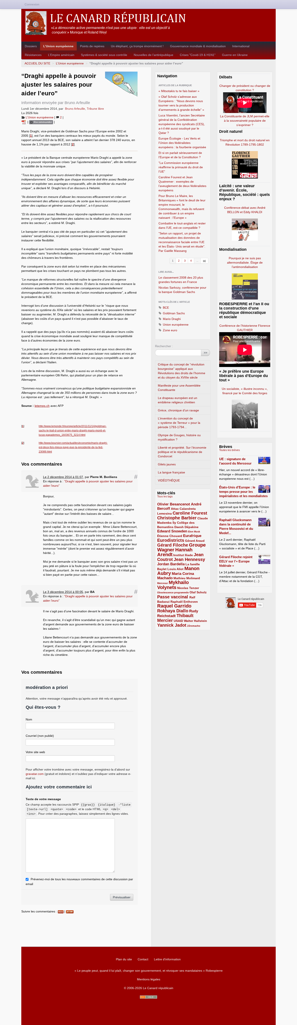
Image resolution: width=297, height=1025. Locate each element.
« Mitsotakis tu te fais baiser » (179, 91)
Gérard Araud (195, 540)
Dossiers (31, 46)
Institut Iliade (183, 555)
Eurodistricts (170, 540)
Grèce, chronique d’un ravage (178, 410)
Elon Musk (194, 531)
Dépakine (192, 527)
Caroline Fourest (190, 513)
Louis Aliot (175, 569)
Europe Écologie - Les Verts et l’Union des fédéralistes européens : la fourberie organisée (182, 143)
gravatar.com (35, 774)
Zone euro (169, 330)
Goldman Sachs (173, 313)
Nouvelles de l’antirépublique (153, 55)
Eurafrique (192, 536)
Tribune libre (95, 108)
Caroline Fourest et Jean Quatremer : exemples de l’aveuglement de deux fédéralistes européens (182, 183)
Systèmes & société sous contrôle (104, 55)
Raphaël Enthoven (184, 601)
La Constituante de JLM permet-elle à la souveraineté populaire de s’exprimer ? (244, 120)
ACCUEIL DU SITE (37, 63)
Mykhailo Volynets (173, 585)
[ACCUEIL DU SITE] (148, 23)
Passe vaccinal (173, 596)
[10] (204, 261)
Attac (175, 508)
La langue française (171, 472)
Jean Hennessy (189, 559)
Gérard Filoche (172, 545)
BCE (165, 307)
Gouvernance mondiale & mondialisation (198, 46)
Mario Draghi (171, 319)
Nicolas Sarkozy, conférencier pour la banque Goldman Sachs (182, 290)
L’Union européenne (58, 46)
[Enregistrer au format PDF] (24, 122)
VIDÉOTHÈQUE (169, 480)
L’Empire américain (61, 55)
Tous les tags (165, 496)
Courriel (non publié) (40, 735)
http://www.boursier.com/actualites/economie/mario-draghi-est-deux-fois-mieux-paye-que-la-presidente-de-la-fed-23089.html (73, 447)
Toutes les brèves (229, 450)
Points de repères (92, 46)
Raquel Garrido (174, 606)
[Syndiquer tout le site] (148, 997)
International (240, 46)
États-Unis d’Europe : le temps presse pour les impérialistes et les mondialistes (243, 491)
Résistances (33, 55)
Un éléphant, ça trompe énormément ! (137, 46)
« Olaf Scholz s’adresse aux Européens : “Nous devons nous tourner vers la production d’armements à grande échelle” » (181, 103)
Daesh (179, 527)
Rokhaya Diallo (172, 610)
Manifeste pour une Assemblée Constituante (179, 388)
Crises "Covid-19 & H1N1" (197, 55)
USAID (178, 621)
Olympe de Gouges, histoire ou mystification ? (179, 437)
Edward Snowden (172, 531)
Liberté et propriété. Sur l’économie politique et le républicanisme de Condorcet (182, 452)
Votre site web (35, 752)
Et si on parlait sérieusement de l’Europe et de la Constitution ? (180, 155)
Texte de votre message (43, 799)
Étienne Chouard (169, 536)
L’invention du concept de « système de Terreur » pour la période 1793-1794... (179, 423)
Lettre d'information (167, 959)
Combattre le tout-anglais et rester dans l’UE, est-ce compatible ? (182, 225)
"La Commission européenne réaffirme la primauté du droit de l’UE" (181, 167)
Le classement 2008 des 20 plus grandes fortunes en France (181, 280)
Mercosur (162, 583)
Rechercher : (164, 346)
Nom (29, 719)
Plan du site (124, 959)
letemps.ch (42, 405)
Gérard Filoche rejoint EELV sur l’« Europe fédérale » (235, 561)
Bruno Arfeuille (75, 108)
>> (205, 352)
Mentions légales (148, 979)
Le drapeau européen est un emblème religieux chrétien (177, 400)
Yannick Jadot (171, 625)
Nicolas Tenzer (188, 588)
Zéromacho (193, 625)
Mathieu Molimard (187, 578)
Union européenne (175, 324)
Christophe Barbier (177, 517)
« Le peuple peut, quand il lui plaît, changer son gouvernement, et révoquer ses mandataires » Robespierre (149, 970)
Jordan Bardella (171, 564)
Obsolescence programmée (173, 592)
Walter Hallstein (195, 621)
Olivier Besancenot (173, 504)
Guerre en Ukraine (235, 55)
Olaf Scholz (198, 592)
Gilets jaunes (167, 464)
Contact (143, 959)
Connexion (32, 4)
